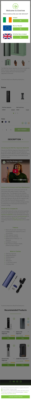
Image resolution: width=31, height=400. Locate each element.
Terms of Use (13, 393)
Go (20, 20)
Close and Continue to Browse (15, 396)
